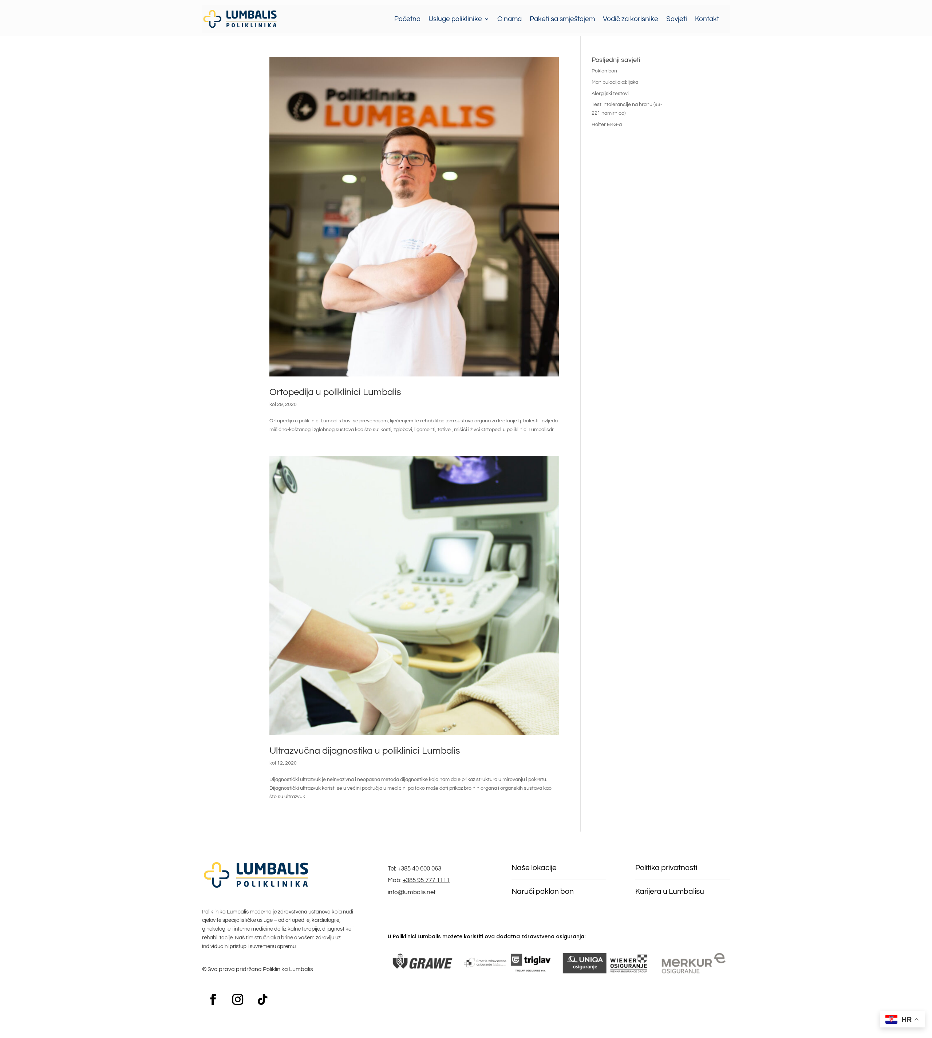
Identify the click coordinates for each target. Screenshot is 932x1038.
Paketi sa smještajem (562, 19)
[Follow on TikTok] (262, 999)
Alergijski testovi (610, 93)
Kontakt (707, 19)
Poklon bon (604, 71)
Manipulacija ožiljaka (615, 82)
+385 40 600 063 (419, 868)
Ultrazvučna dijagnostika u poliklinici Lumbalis (364, 750)
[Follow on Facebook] (213, 999)
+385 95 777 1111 (426, 880)
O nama (509, 19)
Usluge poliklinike (455, 19)
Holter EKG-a (607, 124)
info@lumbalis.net (412, 892)
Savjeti (676, 19)
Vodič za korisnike (630, 19)
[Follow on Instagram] (238, 999)
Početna (407, 19)
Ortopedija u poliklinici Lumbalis (335, 392)
